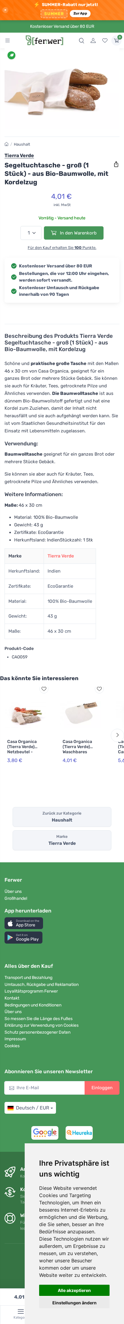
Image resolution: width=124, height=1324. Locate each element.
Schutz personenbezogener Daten (37, 1032)
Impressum (15, 1038)
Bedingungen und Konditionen (33, 1005)
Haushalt (22, 144)
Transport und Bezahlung (28, 977)
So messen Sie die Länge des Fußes (39, 1018)
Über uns (13, 891)
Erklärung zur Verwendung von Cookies (42, 1025)
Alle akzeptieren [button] (74, 1290)
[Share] (116, 164)
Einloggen (102, 1087)
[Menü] (7, 40)
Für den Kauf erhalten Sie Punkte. (62, 247)
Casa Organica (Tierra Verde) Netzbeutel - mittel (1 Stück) (22, 749)
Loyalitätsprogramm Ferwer (31, 991)
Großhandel (16, 898)
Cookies (12, 1045)
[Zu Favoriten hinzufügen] (43, 688)
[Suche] (81, 40)
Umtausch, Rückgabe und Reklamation (42, 984)
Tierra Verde (61, 556)
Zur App (80, 13)
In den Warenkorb (78, 233)
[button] (24, 923)
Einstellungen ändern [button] (74, 1302)
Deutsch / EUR (32, 1108)
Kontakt (12, 998)
